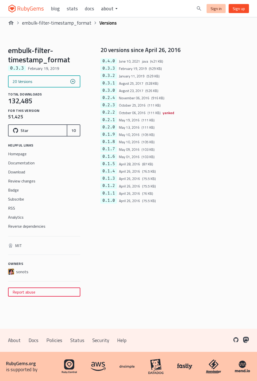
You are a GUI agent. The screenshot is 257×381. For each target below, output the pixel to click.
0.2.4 (108, 97)
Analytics (16, 217)
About (14, 340)
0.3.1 (108, 83)
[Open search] (199, 8)
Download (16, 172)
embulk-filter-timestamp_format (56, 22)
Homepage (17, 154)
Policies (54, 340)
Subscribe (16, 199)
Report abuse (24, 292)
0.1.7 (108, 149)
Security (100, 340)
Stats (72, 8)
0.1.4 (108, 171)
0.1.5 (108, 163)
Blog (55, 8)
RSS (11, 208)
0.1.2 (108, 185)
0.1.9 (108, 134)
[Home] (11, 23)
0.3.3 (108, 68)
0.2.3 (108, 105)
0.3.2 (108, 75)
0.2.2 (108, 112)
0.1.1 (108, 193)
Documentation (21, 163)
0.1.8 (108, 141)
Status (77, 340)
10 (73, 130)
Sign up (239, 9)
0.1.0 (108, 200)
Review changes (21, 181)
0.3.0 (108, 90)
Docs (89, 8)
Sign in (216, 9)
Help (121, 340)
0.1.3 (108, 178)
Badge (13, 190)
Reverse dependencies (26, 226)
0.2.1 (108, 119)
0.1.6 (108, 156)
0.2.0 (108, 127)
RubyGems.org (21, 363)
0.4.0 (108, 61)
